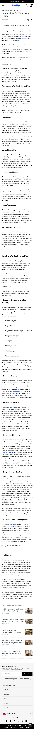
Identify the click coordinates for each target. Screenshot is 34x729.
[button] (17, 685)
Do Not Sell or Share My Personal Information (17, 727)
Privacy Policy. (28, 679)
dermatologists (8, 452)
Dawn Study (18, 391)
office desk (23, 38)
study (13, 407)
